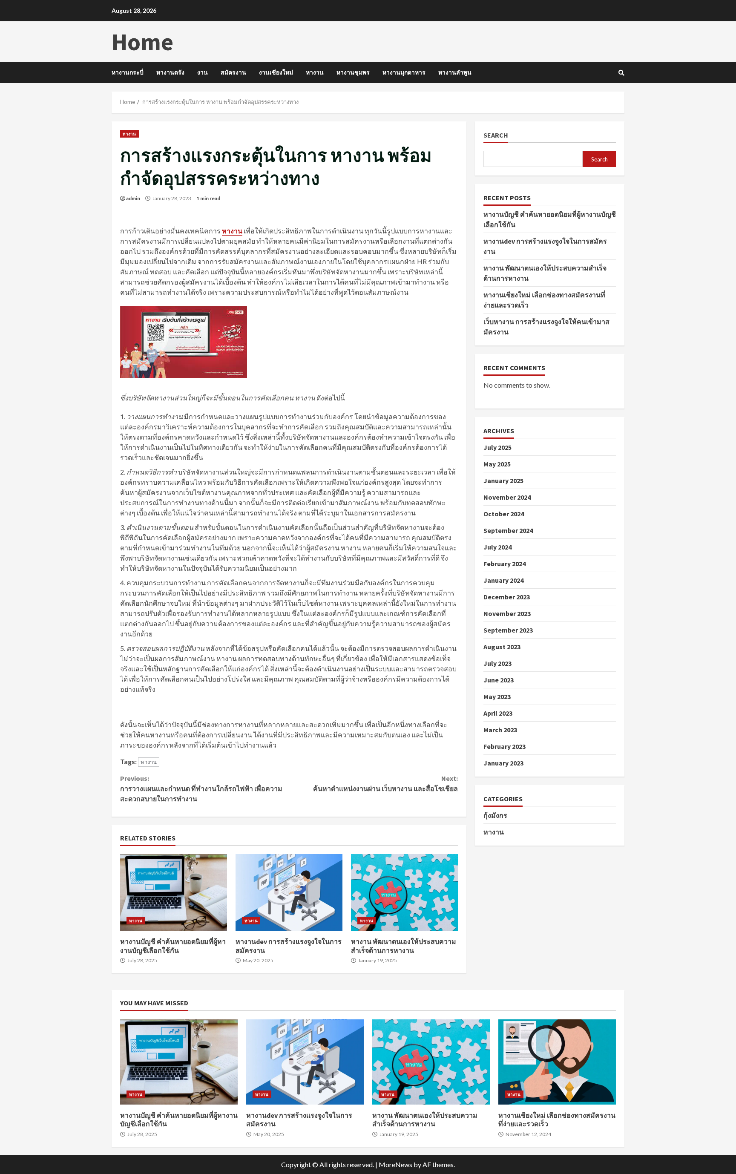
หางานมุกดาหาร (404, 72)
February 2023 (504, 746)
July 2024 (497, 547)
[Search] (621, 73)
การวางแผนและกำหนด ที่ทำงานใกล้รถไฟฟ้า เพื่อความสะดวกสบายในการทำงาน (201, 788)
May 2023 (497, 696)
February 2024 (504, 563)
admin (133, 198)
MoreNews (395, 1164)
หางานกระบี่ (128, 72)
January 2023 (503, 763)
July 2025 (497, 447)
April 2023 (497, 713)
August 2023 (501, 646)
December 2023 (506, 597)
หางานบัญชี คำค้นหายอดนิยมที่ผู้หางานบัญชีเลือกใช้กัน (173, 892)
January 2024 (503, 580)
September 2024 (508, 530)
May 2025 (497, 464)
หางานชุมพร (353, 72)
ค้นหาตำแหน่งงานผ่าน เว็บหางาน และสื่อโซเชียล (385, 783)
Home (142, 42)
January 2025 (503, 480)
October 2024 (503, 513)
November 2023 (507, 613)
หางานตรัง (170, 72)
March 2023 (500, 729)
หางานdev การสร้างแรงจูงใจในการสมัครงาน (289, 892)
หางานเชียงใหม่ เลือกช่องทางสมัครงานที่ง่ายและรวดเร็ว (557, 1062)
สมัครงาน (233, 72)
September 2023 (508, 630)
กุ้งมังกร (495, 815)
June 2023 (498, 680)
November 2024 (507, 497)
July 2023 (497, 663)
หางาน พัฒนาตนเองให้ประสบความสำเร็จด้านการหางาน (404, 892)
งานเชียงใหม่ (276, 72)
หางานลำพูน (455, 72)
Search (495, 135)
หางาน (315, 72)
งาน (202, 72)
